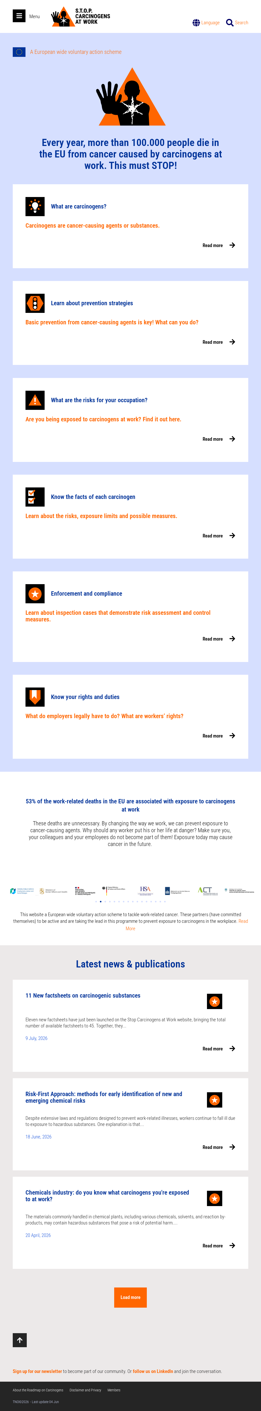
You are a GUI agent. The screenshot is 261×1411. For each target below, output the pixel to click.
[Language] (196, 23)
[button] (96, 901)
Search (241, 23)
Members (114, 1390)
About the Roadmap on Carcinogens (38, 1390)
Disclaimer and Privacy (85, 1390)
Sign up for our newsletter (37, 1371)
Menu (34, 16)
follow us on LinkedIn (153, 1371)
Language (210, 23)
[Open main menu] (19, 15)
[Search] (230, 23)
